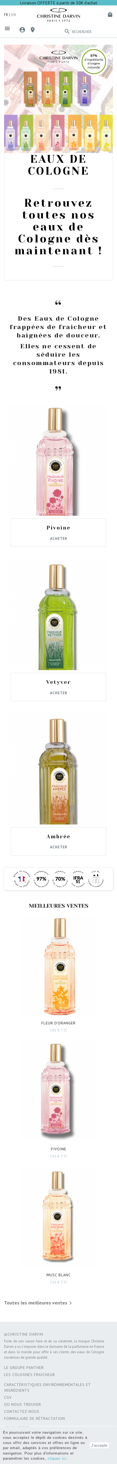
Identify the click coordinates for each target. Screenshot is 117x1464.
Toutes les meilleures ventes (39, 1303)
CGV (8, 1397)
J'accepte (99, 1445)
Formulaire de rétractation (34, 1418)
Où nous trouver (22, 1404)
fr (6, 14)
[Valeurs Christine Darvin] (58, 879)
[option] (58, 162)
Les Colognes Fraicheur (29, 1374)
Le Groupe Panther (24, 1367)
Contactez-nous (21, 1411)
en (13, 14)
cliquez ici (57, 1458)
